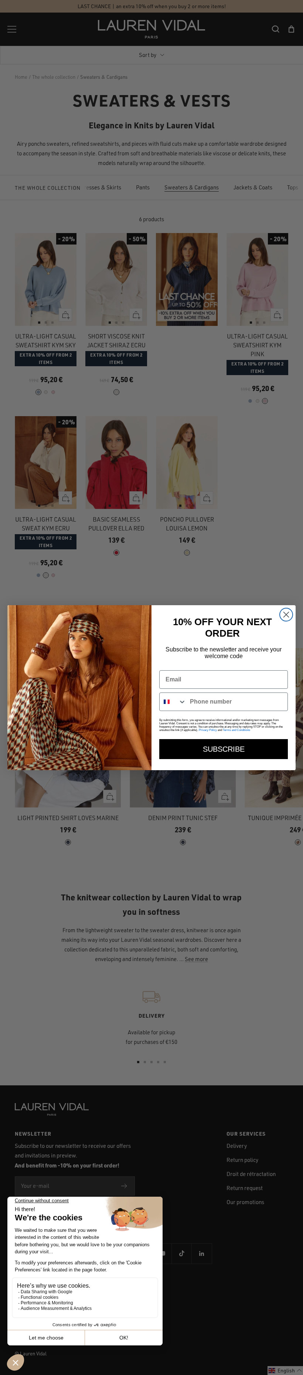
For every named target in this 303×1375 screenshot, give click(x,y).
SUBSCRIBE (224, 749)
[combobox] (173, 702)
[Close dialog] (286, 614)
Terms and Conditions (236, 730)
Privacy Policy (208, 730)
